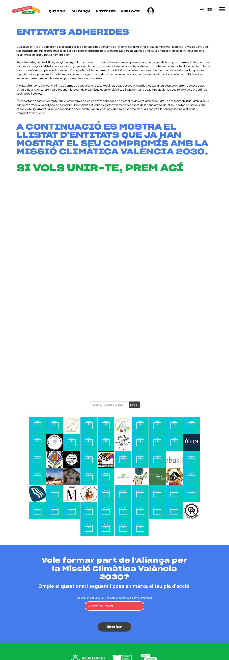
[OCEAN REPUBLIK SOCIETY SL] (191, 510)
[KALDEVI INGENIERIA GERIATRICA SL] (88, 425)
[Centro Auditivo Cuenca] (157, 476)
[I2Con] (191, 442)
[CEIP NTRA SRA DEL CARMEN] (37, 442)
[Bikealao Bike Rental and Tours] (123, 442)
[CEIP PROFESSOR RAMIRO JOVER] (123, 510)
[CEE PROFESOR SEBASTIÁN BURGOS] (174, 442)
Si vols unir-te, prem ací (99, 168)
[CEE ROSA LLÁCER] (54, 476)
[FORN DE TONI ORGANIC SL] (157, 510)
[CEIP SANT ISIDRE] (140, 425)
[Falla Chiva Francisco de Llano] (174, 476)
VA (202, 9)
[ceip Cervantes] (88, 459)
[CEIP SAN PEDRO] (174, 425)
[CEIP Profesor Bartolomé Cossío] (88, 510)
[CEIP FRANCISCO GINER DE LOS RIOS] (54, 493)
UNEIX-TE (130, 11)
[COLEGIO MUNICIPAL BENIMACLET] (174, 510)
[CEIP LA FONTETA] (123, 493)
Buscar (134, 405)
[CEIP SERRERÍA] (71, 459)
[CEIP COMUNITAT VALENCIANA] (191, 476)
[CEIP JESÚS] (106, 425)
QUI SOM (57, 11)
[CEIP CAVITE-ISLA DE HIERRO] (88, 476)
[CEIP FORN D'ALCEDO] (106, 442)
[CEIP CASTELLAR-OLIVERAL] (54, 442)
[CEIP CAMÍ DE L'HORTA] (37, 459)
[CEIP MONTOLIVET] (106, 527)
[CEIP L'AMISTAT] (37, 476)
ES (209, 9)
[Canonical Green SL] (123, 476)
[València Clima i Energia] (37, 425)
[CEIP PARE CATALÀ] (71, 510)
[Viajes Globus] (174, 459)
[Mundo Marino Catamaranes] (37, 493)
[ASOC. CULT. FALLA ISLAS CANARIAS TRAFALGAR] (140, 459)
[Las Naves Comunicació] (140, 510)
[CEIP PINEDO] (157, 493)
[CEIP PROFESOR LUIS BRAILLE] (123, 459)
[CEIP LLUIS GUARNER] (71, 442)
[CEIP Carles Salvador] (71, 476)
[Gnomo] (191, 493)
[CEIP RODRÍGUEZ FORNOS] (174, 493)
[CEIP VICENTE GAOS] (88, 442)
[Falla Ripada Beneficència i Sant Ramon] (88, 527)
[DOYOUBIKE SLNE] (157, 425)
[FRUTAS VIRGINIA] (157, 459)
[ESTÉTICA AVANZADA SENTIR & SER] (140, 527)
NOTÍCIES (106, 11)
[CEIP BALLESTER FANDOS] (140, 476)
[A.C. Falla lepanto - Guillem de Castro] (88, 493)
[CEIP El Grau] (106, 493)
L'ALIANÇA (80, 11)
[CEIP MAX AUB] (106, 459)
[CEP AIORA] (191, 425)
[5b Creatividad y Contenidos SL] (37, 510)
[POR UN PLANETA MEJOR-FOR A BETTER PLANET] (106, 476)
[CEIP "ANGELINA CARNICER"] (123, 527)
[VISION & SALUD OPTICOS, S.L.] (140, 442)
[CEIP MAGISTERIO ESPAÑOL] (157, 442)
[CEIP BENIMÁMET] (123, 425)
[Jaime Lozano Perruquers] (71, 425)
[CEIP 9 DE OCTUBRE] (140, 493)
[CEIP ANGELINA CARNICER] (54, 425)
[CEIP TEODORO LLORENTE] (191, 459)
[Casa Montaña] (71, 493)
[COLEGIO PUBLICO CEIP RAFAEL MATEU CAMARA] (106, 510)
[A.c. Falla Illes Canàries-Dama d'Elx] (54, 459)
